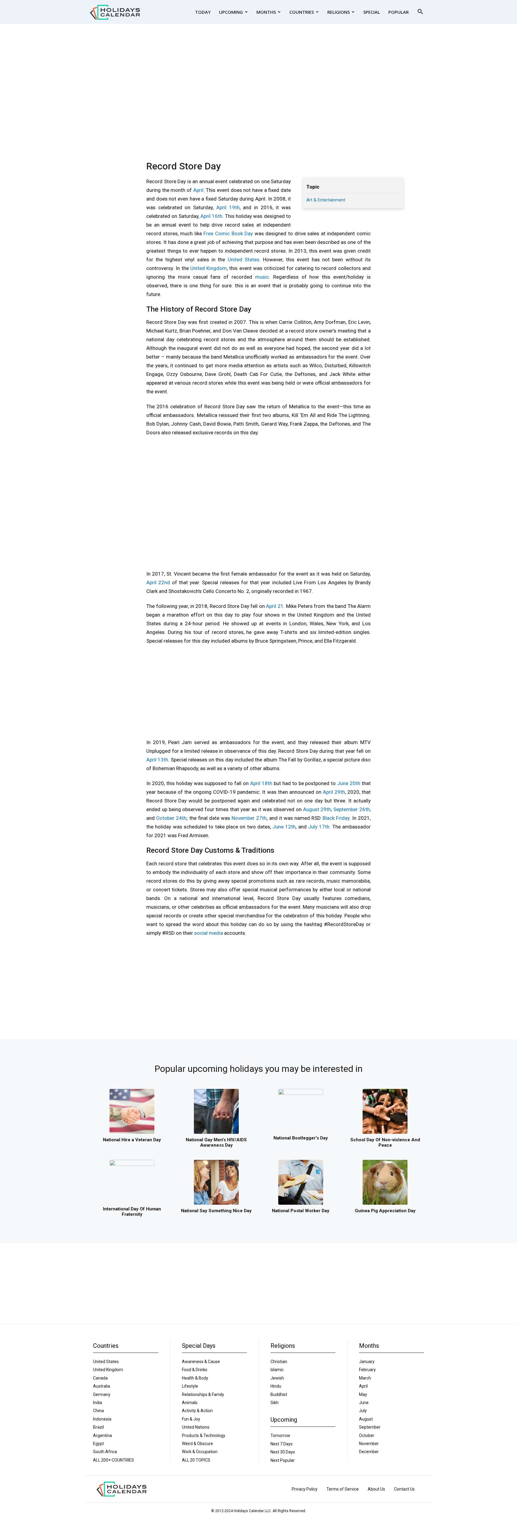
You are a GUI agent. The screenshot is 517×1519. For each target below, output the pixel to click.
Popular (398, 12)
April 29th (334, 792)
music (262, 277)
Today (203, 12)
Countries (301, 12)
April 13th (157, 760)
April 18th (261, 783)
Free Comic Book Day (228, 233)
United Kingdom (208, 268)
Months (266, 12)
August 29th (317, 809)
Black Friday (336, 818)
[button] (420, 12)
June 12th (284, 827)
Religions (338, 12)
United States (243, 259)
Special (371, 12)
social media (208, 933)
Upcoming (231, 12)
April (198, 190)
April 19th (228, 207)
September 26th (351, 809)
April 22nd (158, 582)
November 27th (249, 818)
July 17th (318, 827)
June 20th (348, 783)
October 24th (171, 818)
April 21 (275, 606)
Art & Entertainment (325, 200)
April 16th (211, 216)
